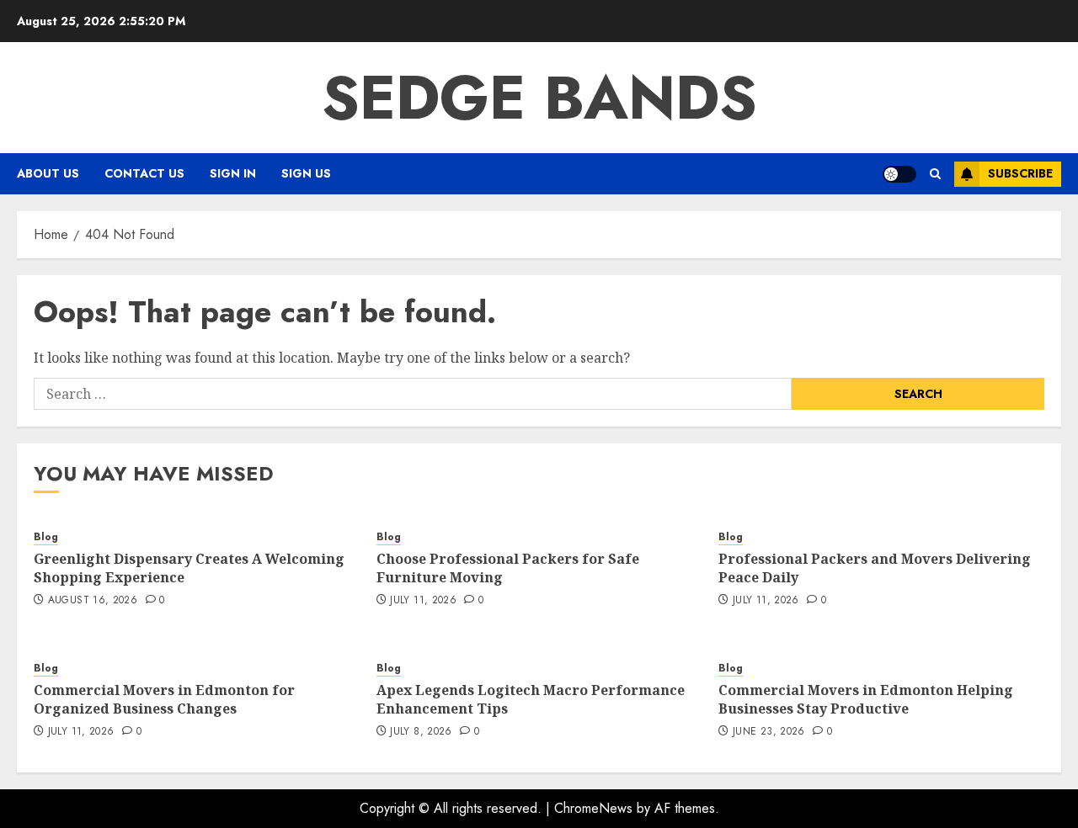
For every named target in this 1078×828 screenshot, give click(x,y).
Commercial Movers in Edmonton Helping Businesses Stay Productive (865, 699)
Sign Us (306, 173)
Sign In (233, 173)
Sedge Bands (539, 97)
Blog (46, 537)
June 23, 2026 (769, 732)
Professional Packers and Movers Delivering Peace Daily (874, 567)
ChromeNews (593, 808)
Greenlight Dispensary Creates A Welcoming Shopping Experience (189, 567)
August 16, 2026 (92, 601)
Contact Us (144, 173)
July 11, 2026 (423, 601)
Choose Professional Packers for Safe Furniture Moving (507, 567)
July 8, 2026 (420, 732)
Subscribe (1020, 173)
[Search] (935, 173)
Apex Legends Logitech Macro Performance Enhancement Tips (530, 699)
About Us (48, 173)
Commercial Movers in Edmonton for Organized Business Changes (164, 699)
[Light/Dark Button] (899, 174)
